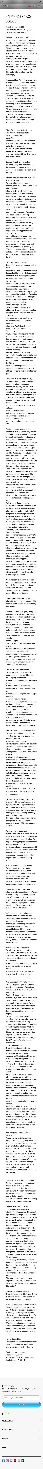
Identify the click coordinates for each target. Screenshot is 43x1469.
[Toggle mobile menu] (39, 6)
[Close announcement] (40, 2)
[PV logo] (4, 6)
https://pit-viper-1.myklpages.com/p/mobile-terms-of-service (20, 643)
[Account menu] (34, 6)
